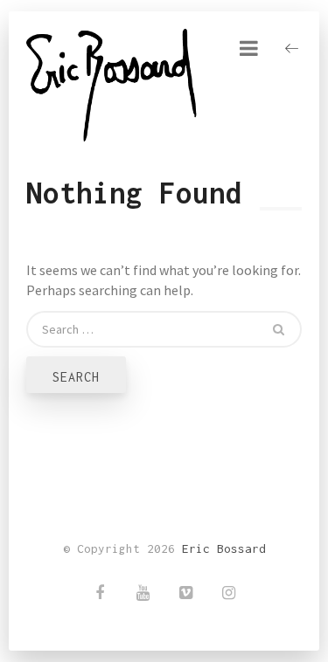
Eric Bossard (224, 548)
